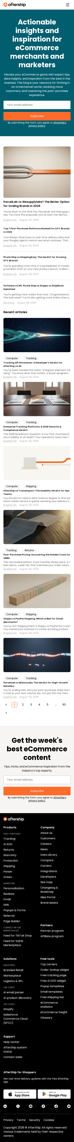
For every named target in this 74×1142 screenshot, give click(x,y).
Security (34, 1120)
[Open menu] (68, 5)
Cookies (49, 1120)
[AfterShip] (15, 5)
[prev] (6, 704)
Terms (21, 1120)
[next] (6, 713)
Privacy (8, 1120)
